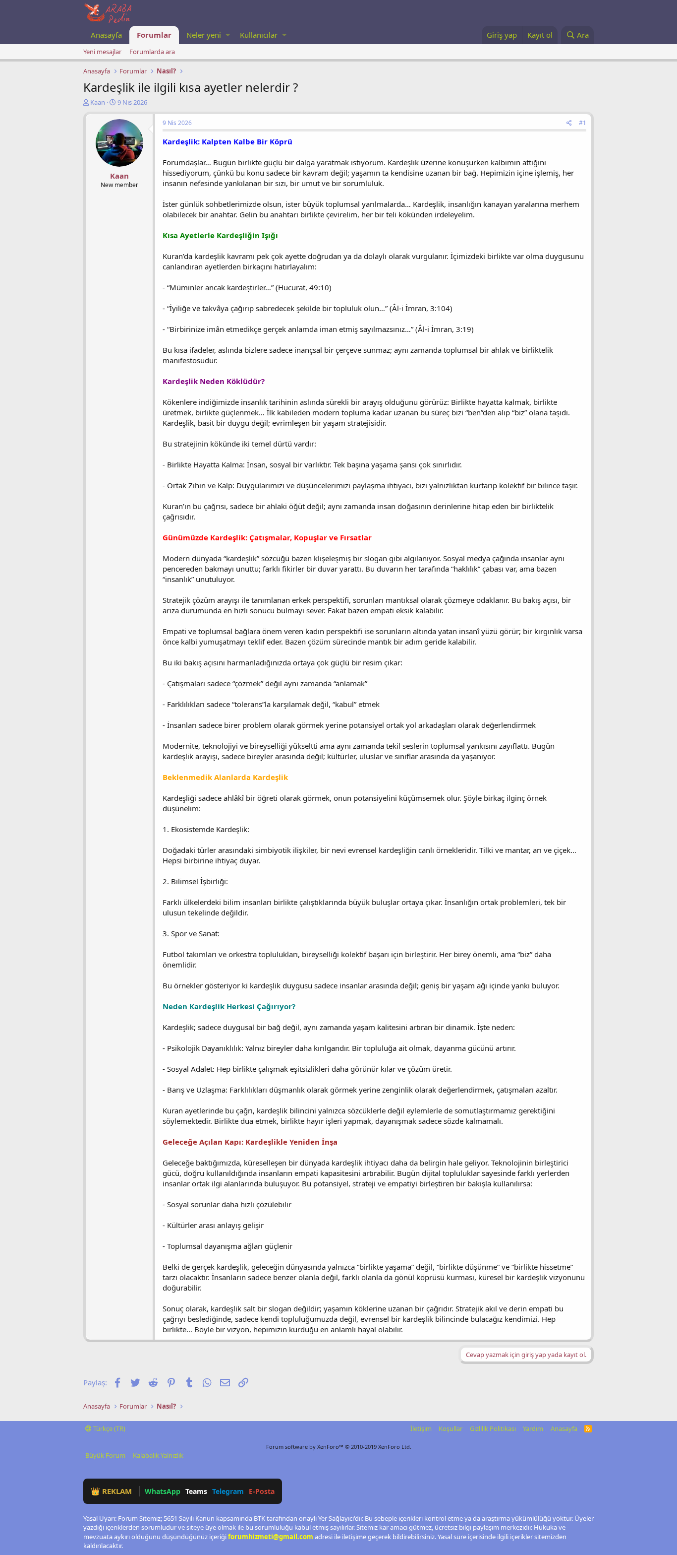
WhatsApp (162, 1491)
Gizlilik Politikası (493, 1428)
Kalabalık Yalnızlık (158, 1455)
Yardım (533, 1428)
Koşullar (450, 1428)
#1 (582, 123)
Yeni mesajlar (102, 51)
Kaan (97, 102)
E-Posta (262, 1491)
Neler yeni (203, 35)
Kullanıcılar (259, 35)
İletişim (421, 1428)
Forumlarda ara (152, 51)
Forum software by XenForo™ (338, 1446)
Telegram (228, 1491)
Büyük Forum (105, 1455)
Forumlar (154, 35)
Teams (196, 1491)
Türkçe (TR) (108, 1428)
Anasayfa (106, 35)
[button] (227, 35)
